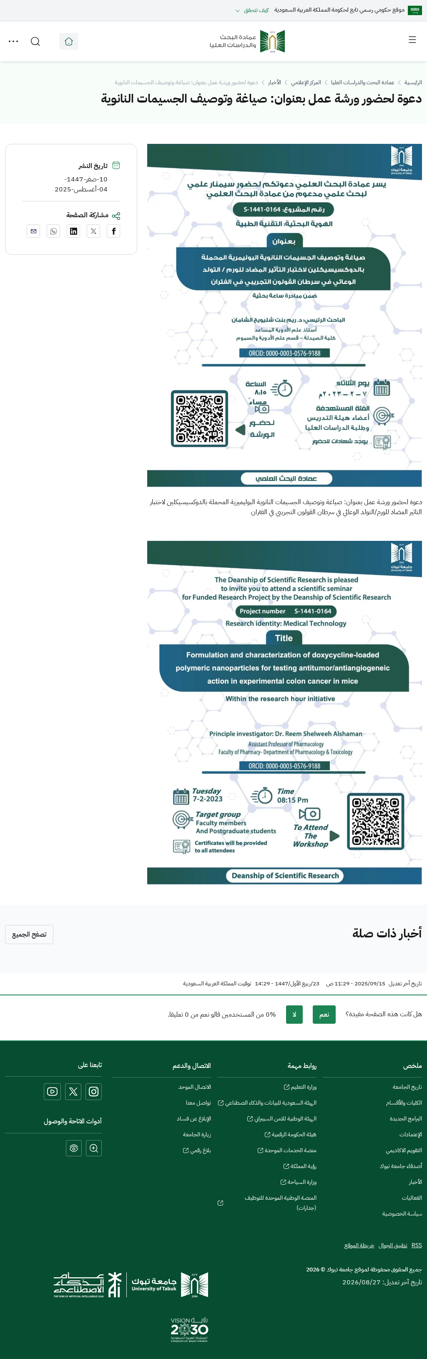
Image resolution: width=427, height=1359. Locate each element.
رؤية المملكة (303, 1167)
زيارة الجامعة (197, 1134)
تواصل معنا (198, 1102)
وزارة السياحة (302, 1183)
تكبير (94, 1148)
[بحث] (35, 41)
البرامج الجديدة (406, 1118)
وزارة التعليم (303, 1088)
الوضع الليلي (74, 1148)
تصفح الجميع (29, 934)
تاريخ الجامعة (407, 1087)
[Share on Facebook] (113, 231)
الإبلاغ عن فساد (194, 1118)
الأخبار (274, 82)
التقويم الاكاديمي (404, 1150)
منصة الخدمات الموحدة (290, 1151)
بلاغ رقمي (200, 1151)
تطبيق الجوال (393, 1245)
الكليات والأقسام (404, 1102)
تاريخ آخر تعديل (405, 984)
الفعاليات (412, 1197)
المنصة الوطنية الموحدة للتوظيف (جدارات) (280, 1203)
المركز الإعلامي (306, 82)
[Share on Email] (33, 231)
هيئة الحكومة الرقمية (294, 1135)
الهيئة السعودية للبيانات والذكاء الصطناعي (270, 1103)
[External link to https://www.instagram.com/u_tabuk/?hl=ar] (93, 1091)
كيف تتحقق (256, 10)
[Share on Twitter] (93, 231)
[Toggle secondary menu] (13, 41)
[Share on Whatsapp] (53, 231)
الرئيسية (413, 82)
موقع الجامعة (68, 41)
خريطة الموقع (359, 1245)
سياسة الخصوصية (402, 1213)
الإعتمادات (410, 1134)
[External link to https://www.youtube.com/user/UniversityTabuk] (52, 1091)
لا (294, 1015)
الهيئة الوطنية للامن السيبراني (285, 1119)
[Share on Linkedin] (73, 231)
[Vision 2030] (189, 1329)
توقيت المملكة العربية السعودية (217, 984)
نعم (324, 1015)
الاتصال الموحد (194, 1087)
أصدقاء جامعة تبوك (400, 1166)
